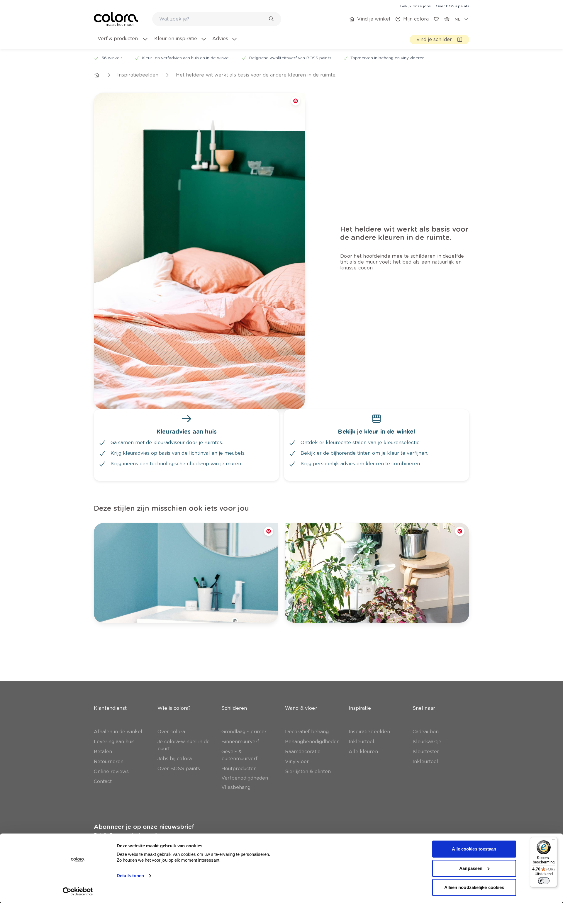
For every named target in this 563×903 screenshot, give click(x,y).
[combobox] (216, 19)
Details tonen (130, 875)
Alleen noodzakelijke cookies (474, 887)
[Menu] (553, 840)
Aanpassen (470, 868)
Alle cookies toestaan (474, 848)
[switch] (544, 880)
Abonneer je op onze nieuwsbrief (144, 826)
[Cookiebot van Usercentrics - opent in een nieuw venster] (78, 891)
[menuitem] (122, 42)
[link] (415, 5)
